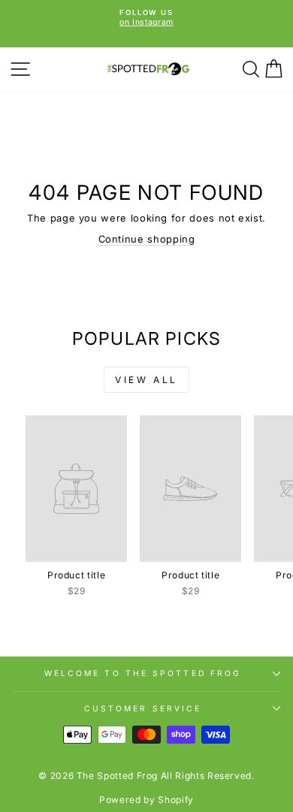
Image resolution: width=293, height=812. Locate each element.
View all (146, 379)
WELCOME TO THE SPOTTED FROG (142, 673)
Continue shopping (146, 239)
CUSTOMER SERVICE (142, 708)
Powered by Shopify (146, 799)
